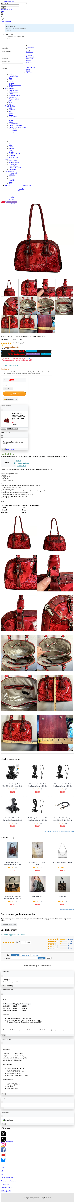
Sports (10, 81)
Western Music (13, 92)
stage (10, 79)
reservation (5, 55)
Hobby (11, 120)
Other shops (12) (12, 365)
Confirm (9, 985)
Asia (10, 104)
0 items (70, 948)
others (10, 78)
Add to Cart (15, 393)
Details (28, 358)
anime (28, 69)
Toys (10, 108)
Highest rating (25, 955)
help (2, 1171)
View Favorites (10, 449)
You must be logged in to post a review (13, 935)
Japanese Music (13, 90)
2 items (70, 943)
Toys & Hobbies (10, 106)
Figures (11, 122)
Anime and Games (14, 95)
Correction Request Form (9, 924)
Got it (3, 1035)
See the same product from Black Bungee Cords (59, 831)
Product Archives (6, 1184)
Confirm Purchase (12, 428)
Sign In (3, 11)
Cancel (3, 428)
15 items (70, 939)
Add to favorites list (11, 399)
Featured (5, 58)
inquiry (3, 1174)
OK (2, 1108)
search (3, 7)
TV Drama (29, 72)
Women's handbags (23, 463)
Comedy (11, 83)
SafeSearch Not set (6, 9)
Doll (10, 111)
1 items (70, 946)
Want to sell (6, 62)
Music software (9, 88)
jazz (10, 101)
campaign (5, 48)
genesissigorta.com (8, 1)
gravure (11, 86)
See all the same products (66, 910)
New (19, 351)
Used (27, 354)
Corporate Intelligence (7, 1177)
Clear (48, 958)
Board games (13, 116)
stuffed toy (12, 109)
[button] (37, 19)
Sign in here (30, 47)
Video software (31, 67)
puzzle (11, 113)
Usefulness (36, 955)
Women (4, 68)
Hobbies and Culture (15, 85)
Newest (15, 955)
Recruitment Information (8, 1181)
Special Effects (13, 76)
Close (3, 449)
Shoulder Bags (21, 465)
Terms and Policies (6, 1187)
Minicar (11, 115)
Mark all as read (6, 22)
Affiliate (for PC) (6, 1191)
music (10, 74)
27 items (26, 942)
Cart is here (29, 52)
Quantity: (5, 980)
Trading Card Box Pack (16, 125)
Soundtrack (12, 97)
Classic (11, 93)
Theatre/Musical (14, 99)
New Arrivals (6, 51)
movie (28, 71)
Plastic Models (13, 123)
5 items (70, 941)
